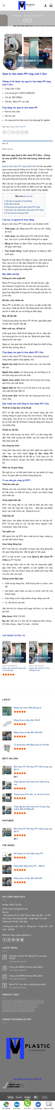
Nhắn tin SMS (49, 1108)
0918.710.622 (16, 905)
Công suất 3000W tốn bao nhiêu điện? (26, 967)
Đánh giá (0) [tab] (7, 149)
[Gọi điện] (27, 1104)
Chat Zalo (16, 1108)
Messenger (38, 1108)
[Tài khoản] (45, 5)
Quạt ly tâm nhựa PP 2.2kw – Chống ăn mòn (40, 669)
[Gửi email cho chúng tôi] (18, 940)
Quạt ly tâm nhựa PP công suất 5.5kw (19, 166)
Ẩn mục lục (28, 196)
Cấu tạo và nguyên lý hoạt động (18, 201)
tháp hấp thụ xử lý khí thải (12, 1006)
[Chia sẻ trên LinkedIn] (27, 132)
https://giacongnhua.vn (21, 935)
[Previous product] (30, 20)
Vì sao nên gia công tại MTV (16, 213)
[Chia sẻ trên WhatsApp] (4, 132)
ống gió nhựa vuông (26, 1010)
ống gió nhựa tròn (9, 1010)
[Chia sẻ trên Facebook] (9, 132)
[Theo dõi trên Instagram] (9, 940)
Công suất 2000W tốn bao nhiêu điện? (26, 976)
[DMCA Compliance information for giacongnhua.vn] (14, 1085)
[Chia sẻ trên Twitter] (13, 132)
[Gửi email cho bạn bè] (18, 132)
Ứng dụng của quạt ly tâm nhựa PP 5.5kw (22, 207)
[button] (3, 5)
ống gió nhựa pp (31, 1006)
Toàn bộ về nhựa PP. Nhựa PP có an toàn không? (27, 957)
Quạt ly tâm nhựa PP (33, 16)
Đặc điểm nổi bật (12, 204)
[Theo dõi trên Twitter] (13, 940)
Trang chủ (16, 16)
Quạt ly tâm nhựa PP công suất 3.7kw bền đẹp (14, 669)
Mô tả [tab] (5, 143)
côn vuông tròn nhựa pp (34, 1002)
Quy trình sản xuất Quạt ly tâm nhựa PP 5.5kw (23, 210)
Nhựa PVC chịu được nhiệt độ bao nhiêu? (27, 984)
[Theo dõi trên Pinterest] (22, 940)
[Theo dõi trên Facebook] (4, 940)
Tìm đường (6, 1108)
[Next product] (25, 20)
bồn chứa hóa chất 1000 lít (13, 1002)
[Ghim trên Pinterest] (22, 132)
